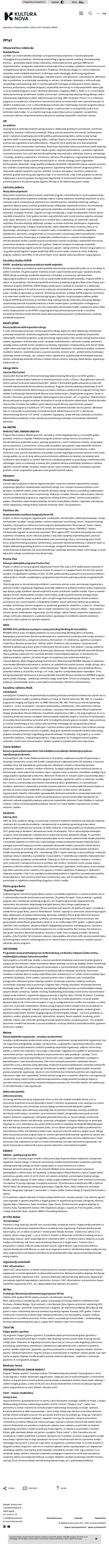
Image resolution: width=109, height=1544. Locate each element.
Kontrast (55, 2)
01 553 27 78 (12, 1514)
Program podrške (21, 27)
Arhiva (32, 27)
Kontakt (78, 1518)
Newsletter (100, 1518)
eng (104, 13)
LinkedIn (4, 1526)
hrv (98, 13)
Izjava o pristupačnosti (75, 1527)
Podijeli (11, 1488)
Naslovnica (7, 27)
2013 (39, 27)
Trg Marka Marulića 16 (12, 1507)
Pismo (74, 2)
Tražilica (92, 13)
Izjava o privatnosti (97, 1527)
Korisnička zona (54, 1518)
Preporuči (32, 1488)
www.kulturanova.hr (14, 1521)
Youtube (8, 1526)
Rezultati (46, 27)
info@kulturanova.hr (13, 1518)
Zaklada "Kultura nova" (20, 14)
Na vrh (63, 1488)
